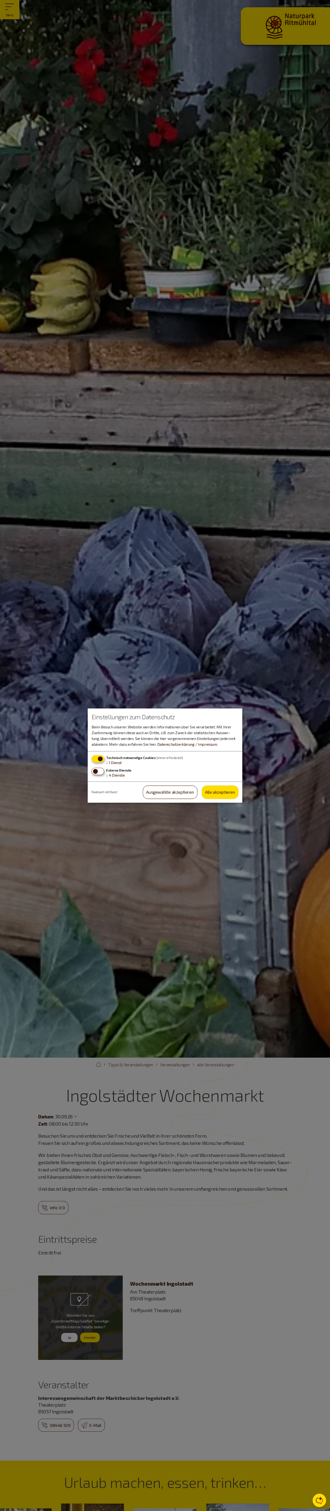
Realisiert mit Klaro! (104, 792)
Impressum (207, 744)
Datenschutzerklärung (175, 744)
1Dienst (114, 762)
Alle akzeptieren (220, 792)
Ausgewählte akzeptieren (170, 792)
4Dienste (115, 775)
